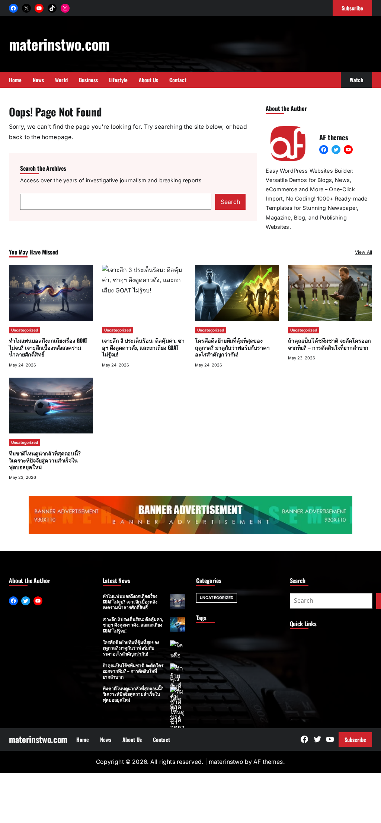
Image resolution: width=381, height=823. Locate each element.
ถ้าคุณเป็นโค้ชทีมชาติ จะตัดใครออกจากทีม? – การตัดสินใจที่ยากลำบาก (329, 343)
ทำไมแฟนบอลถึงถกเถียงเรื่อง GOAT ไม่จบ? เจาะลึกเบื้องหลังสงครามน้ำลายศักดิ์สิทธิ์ (48, 347)
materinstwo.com (59, 44)
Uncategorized (24, 330)
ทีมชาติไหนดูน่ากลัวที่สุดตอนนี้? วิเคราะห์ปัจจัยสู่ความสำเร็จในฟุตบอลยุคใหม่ (45, 460)
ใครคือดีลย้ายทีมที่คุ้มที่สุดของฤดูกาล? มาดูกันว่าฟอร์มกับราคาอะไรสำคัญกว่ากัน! (232, 347)
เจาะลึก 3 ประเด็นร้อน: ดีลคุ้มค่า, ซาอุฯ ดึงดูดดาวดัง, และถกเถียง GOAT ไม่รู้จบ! (133, 625)
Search (230, 201)
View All (363, 252)
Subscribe (355, 739)
